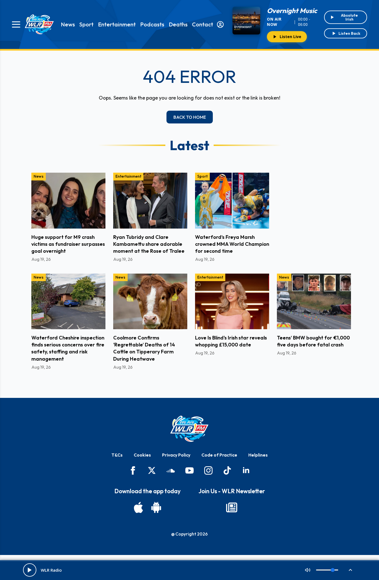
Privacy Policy (176, 455)
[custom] (170, 470)
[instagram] (208, 470)
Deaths (178, 24)
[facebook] (133, 470)
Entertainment (117, 24)
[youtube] (189, 470)
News (68, 24)
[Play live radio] (29, 570)
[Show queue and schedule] (350, 570)
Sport (86, 24)
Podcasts (152, 24)
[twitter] (152, 470)
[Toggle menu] (16, 24)
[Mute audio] (308, 570)
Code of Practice (219, 455)
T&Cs (117, 455)
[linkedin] (246, 470)
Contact (202, 24)
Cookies (142, 455)
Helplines (258, 455)
